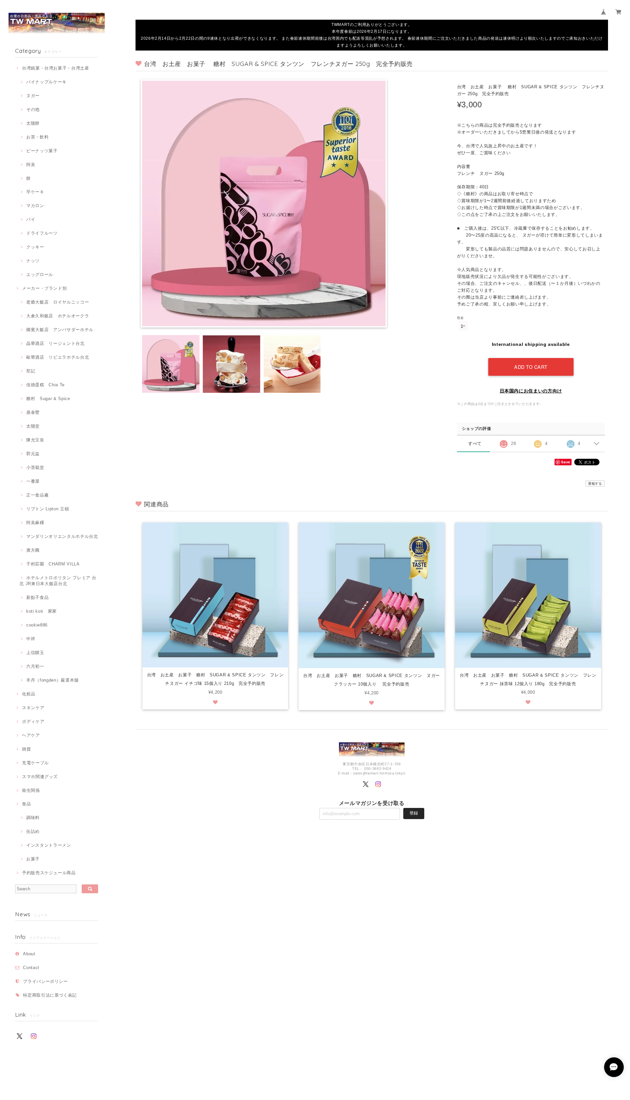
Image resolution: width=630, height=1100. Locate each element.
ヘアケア (31, 735)
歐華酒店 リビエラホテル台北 (57, 357)
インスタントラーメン (48, 845)
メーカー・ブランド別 (44, 288)
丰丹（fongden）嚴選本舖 (52, 680)
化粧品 (28, 693)
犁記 (30, 371)
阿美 (30, 164)
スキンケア (33, 707)
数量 (460, 318)
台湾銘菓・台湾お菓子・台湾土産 (55, 68)
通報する (595, 483)
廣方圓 (33, 550)
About (29, 953)
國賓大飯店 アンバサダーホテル (60, 329)
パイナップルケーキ (46, 81)
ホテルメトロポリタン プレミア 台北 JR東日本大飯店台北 (57, 580)
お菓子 (33, 859)
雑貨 (26, 749)
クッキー (35, 246)
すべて (475, 443)
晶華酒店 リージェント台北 (55, 343)
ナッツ (33, 260)
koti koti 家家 (41, 611)
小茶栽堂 (35, 467)
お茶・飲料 (37, 137)
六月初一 (35, 666)
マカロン (35, 205)
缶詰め (33, 831)
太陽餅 (33, 123)
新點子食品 (37, 597)
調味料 (33, 817)
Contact (31, 967)
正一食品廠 (37, 495)
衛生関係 (31, 790)
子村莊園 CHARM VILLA (52, 563)
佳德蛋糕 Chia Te (45, 384)
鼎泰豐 (33, 412)
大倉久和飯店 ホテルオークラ (57, 315)
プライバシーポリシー (45, 981)
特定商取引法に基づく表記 (50, 995)
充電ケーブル (35, 762)
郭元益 (33, 453)
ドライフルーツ (41, 233)
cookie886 (37, 625)
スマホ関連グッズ (40, 776)
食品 (26, 803)
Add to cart (531, 366)
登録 (414, 813)
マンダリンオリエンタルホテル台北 (62, 536)
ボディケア (33, 721)
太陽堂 (33, 426)
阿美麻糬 (35, 522)
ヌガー (33, 95)
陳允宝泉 (35, 439)
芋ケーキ (35, 191)
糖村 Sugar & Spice (48, 398)
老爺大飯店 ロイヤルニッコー (57, 302)
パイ (30, 219)
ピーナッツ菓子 (41, 150)
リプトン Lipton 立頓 (47, 508)
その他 (33, 109)
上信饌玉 (35, 652)
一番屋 (33, 481)
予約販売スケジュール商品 (49, 872)
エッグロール (39, 274)
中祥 (30, 638)
